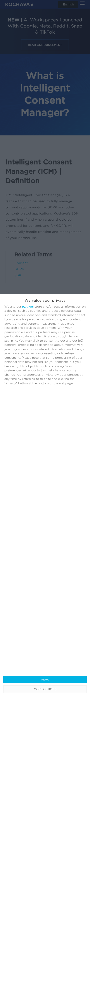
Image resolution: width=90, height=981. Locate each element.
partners (28, 306)
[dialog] (45, 637)
